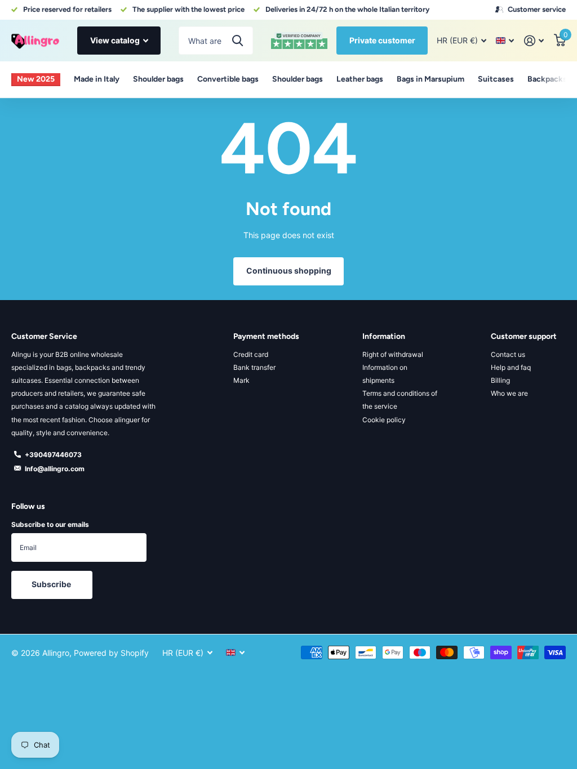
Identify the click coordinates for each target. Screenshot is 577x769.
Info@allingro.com (55, 468)
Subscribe (52, 584)
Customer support (524, 336)
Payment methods (266, 336)
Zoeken (237, 40)
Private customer (382, 40)
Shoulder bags (158, 79)
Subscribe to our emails (50, 524)
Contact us (508, 354)
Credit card (250, 354)
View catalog (115, 40)
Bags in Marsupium (430, 79)
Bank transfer (254, 367)
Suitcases (496, 79)
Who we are (509, 393)
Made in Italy (96, 79)
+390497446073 (53, 454)
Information (383, 336)
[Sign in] (533, 40)
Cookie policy (384, 419)
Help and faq (511, 367)
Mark (241, 380)
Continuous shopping (288, 270)
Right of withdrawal (392, 354)
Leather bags (359, 79)
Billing (500, 380)
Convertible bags (228, 79)
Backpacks (547, 79)
